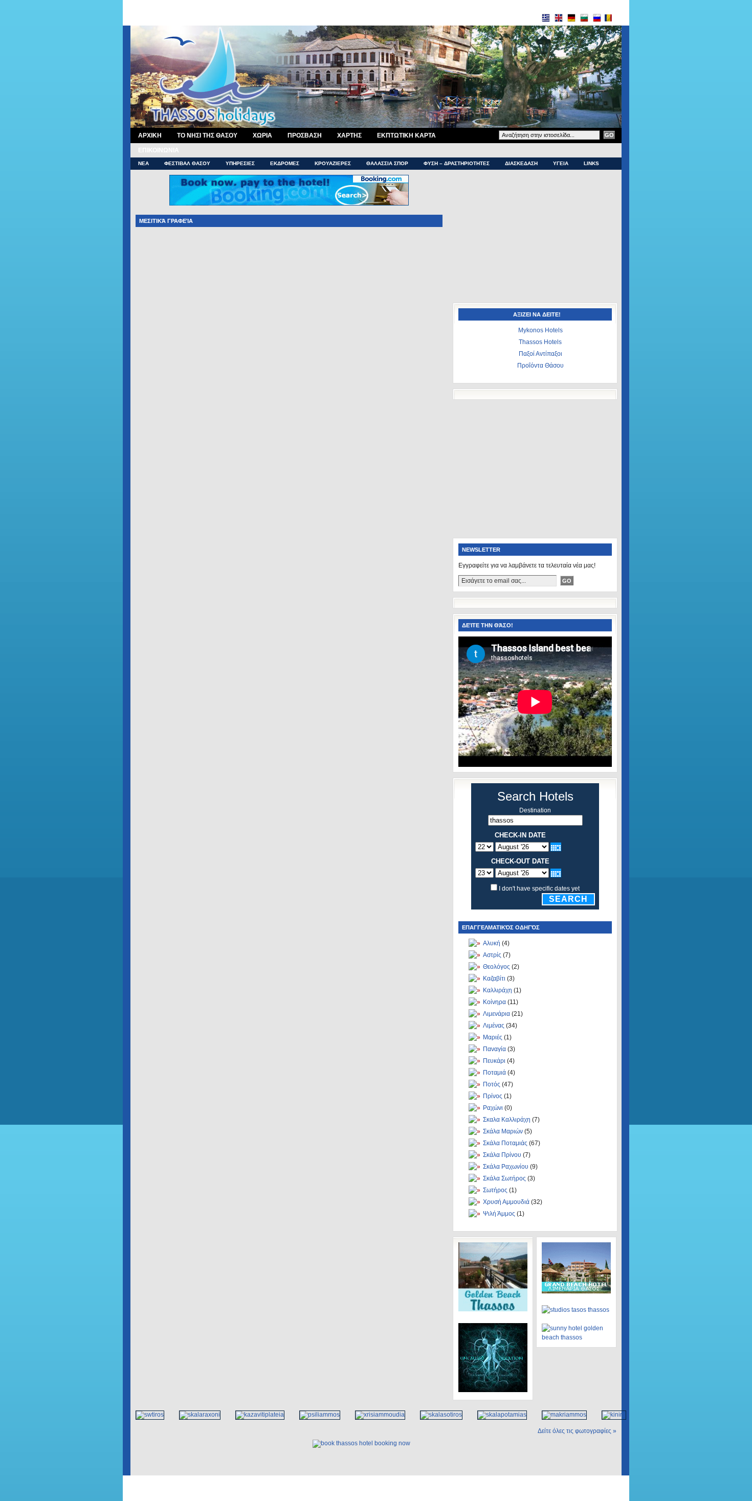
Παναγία (494, 1049)
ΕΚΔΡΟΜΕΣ (284, 163)
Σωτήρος (495, 1190)
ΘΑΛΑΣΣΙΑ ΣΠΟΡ (387, 163)
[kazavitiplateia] (254, 1414)
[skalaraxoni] (194, 1414)
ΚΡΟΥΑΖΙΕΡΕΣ (333, 163)
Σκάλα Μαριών (503, 1131)
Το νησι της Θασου (207, 135)
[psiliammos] (314, 1414)
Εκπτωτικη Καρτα (406, 135)
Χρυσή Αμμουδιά (506, 1202)
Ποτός (491, 1084)
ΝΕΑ (143, 163)
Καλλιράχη (497, 990)
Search (568, 899)
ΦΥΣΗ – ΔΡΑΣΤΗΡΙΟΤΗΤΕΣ (457, 163)
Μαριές (492, 1037)
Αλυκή (491, 943)
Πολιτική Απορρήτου (394, 1483)
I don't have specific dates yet (539, 888)
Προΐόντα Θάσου (540, 365)
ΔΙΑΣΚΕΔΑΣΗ (521, 163)
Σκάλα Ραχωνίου (505, 1166)
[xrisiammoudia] (374, 1414)
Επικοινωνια (158, 150)
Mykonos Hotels (540, 330)
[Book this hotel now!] (289, 190)
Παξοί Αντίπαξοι (540, 353)
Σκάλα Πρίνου (502, 1154)
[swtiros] (144, 1414)
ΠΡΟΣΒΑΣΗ (304, 135)
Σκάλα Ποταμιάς (505, 1143)
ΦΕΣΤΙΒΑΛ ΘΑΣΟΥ (187, 163)
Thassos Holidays (372, 1494)
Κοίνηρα (494, 1002)
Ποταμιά (494, 1072)
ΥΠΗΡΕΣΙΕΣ (240, 163)
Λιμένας (493, 1025)
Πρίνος (492, 1096)
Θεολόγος (496, 966)
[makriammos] (559, 1414)
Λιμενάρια (496, 1013)
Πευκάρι (494, 1060)
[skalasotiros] (436, 1414)
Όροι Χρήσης (349, 1483)
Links (591, 163)
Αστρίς (492, 955)
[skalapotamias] (497, 1414)
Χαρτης (349, 135)
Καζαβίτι (494, 978)
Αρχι (150, 135)
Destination (535, 810)
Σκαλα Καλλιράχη (506, 1119)
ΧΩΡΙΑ (262, 135)
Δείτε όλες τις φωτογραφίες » (577, 1431)
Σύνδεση (412, 1494)
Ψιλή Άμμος (499, 1213)
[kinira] (608, 1414)
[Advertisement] (534, 239)
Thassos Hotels (540, 342)
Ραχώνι (493, 1107)
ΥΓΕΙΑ (560, 163)
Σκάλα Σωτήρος (504, 1178)
